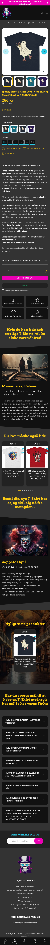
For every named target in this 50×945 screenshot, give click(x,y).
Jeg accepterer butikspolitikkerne (17, 290)
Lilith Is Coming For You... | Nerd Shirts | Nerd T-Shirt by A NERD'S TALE (37, 475)
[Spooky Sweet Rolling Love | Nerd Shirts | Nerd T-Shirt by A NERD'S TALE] (25, 645)
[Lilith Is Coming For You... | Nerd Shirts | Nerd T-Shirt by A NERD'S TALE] (37, 457)
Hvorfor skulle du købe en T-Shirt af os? (21, 761)
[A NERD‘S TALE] (7, 12)
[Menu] (46, 13)
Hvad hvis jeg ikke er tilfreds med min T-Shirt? (21, 799)
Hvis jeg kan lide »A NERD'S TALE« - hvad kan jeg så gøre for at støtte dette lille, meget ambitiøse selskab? (22, 814)
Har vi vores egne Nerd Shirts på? (21, 786)
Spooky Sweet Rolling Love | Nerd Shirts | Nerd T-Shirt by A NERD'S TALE (25, 663)
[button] (2, 3)
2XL (32, 142)
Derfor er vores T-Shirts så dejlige (21, 165)
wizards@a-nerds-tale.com (25, 923)
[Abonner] (38, 841)
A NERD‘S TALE (18, 934)
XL (27, 142)
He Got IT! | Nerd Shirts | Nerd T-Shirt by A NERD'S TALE (13, 473)
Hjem (4, 23)
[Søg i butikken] (41, 13)
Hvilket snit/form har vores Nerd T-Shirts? (21, 749)
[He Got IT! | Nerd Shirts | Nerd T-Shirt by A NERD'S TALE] (13, 457)
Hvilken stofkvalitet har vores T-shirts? (22, 721)
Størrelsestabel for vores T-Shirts (21, 260)
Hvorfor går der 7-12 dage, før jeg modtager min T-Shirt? (22, 774)
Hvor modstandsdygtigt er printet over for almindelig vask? (21, 735)
